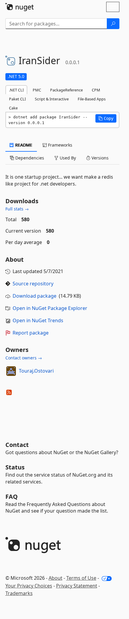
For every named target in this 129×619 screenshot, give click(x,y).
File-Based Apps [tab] (92, 99)
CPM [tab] (96, 90)
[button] (105, 118)
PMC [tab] (37, 90)
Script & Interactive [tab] (52, 99)
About (55, 578)
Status (15, 467)
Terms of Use (81, 578)
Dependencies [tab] (29, 158)
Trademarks (19, 593)
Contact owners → (23, 358)
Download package (34, 296)
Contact (17, 445)
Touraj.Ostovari (36, 371)
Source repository (33, 283)
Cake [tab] (13, 108)
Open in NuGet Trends (38, 320)
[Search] (113, 23)
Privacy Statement (76, 585)
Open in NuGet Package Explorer (50, 308)
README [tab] (23, 145)
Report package (31, 332)
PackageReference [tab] (66, 90)
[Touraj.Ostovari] (11, 371)
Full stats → (17, 209)
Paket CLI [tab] (17, 99)
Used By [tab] (67, 158)
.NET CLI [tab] (16, 90)
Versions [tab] (99, 158)
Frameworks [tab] (59, 145)
